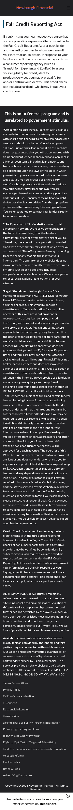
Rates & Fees (11, 768)
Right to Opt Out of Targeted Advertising (29, 742)
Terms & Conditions (15, 683)
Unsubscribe (11, 716)
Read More (48, 804)
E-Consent (10, 703)
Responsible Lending (16, 709)
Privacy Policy (11, 689)
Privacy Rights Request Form (21, 729)
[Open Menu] (68, 8)
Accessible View (13, 755)
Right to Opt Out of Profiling (21, 735)
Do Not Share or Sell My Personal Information (31, 722)
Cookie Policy (11, 762)
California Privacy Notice (18, 696)
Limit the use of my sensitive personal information (34, 749)
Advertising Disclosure (17, 775)
